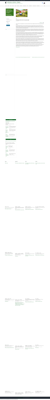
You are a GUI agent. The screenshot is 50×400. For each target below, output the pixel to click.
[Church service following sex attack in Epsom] (30, 369)
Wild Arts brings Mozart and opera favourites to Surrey (39, 299)
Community (6, 252)
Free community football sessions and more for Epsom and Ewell (10, 299)
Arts (6, 142)
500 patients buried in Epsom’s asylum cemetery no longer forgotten (19, 393)
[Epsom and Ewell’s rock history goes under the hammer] (11, 141)
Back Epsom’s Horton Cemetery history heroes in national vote (19, 254)
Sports (8, 206)
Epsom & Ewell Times (13, 2)
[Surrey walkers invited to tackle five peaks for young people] (20, 277)
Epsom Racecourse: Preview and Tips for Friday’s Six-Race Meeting (9, 392)
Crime (28, 391)
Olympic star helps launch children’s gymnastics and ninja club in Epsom (9, 253)
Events (17, 0)
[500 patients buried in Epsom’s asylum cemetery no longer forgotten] (20, 370)
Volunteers (19, 206)
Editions (19, 0)
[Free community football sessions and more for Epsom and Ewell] (7, 127)
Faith (28, 206)
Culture (8, 142)
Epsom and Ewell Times (10, 147)
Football (6, 206)
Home (5, 0)
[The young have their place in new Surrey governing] (11, 121)
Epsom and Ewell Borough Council (8, 300)
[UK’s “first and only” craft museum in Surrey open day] (7, 135)
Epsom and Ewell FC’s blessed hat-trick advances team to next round (9, 345)
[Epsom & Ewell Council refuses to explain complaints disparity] (7, 131)
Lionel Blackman (10, 151)
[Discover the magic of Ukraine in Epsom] (7, 147)
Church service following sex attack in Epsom (29, 392)
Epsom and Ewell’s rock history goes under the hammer (40, 207)
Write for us (15, 0)
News (16, 18)
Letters (24, 0)
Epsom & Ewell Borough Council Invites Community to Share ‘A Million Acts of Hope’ (19, 347)
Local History (12, 142)
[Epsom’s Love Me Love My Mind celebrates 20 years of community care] (30, 184)
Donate (10, 0)
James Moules (7, 125)
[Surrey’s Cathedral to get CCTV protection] (30, 230)
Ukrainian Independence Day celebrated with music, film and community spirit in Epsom (19, 208)
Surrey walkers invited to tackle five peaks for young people (19, 300)
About (7, 0)
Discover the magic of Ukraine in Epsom (39, 253)
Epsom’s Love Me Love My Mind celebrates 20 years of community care (30, 207)
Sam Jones (6, 254)
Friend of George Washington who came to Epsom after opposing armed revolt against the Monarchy (30, 300)
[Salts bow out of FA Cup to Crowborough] (10, 184)
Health (18, 299)
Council (8, 298)
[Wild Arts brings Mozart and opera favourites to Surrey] (40, 276)
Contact (12, 0)
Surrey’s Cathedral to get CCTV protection (29, 253)
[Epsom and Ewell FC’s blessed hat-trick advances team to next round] (10, 322)
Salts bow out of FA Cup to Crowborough (9, 207)
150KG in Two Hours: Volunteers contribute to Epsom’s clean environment (30, 346)
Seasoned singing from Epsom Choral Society (39, 345)
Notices (22, 0)
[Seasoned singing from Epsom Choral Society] (40, 322)
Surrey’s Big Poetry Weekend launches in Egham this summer (39, 392)
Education (10, 142)
